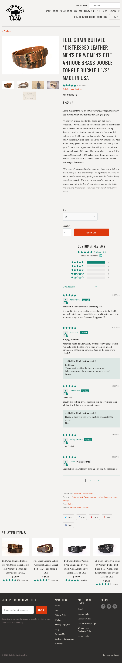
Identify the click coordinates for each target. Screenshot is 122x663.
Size (64, 209)
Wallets (78, 11)
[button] (70, 85)
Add (108, 517)
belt (81, 497)
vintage (66, 500)
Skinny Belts (66, 11)
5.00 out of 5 (100, 252)
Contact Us (114, 11)
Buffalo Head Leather (72, 88)
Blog (104, 11)
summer (114, 497)
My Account (81, 5)
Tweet (70, 517)
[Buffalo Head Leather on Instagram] (115, 606)
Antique (75, 497)
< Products (6, 30)
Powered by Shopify (111, 654)
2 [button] (90, 480)
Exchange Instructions (84, 17)
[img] (69, 295)
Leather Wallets (84, 618)
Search (81, 609)
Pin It (96, 517)
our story (102, 17)
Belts (55, 11)
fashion (92, 497)
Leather (100, 497)
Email (70, 525)
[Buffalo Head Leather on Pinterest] (109, 606)
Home (48, 11)
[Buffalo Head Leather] (15, 13)
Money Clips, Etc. (92, 11)
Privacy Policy (84, 635)
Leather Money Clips (87, 623)
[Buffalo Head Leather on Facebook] (103, 606)
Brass (86, 497)
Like (83, 517)
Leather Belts (83, 613)
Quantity (66, 225)
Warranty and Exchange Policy (85, 629)
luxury (107, 497)
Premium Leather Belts (83, 493)
